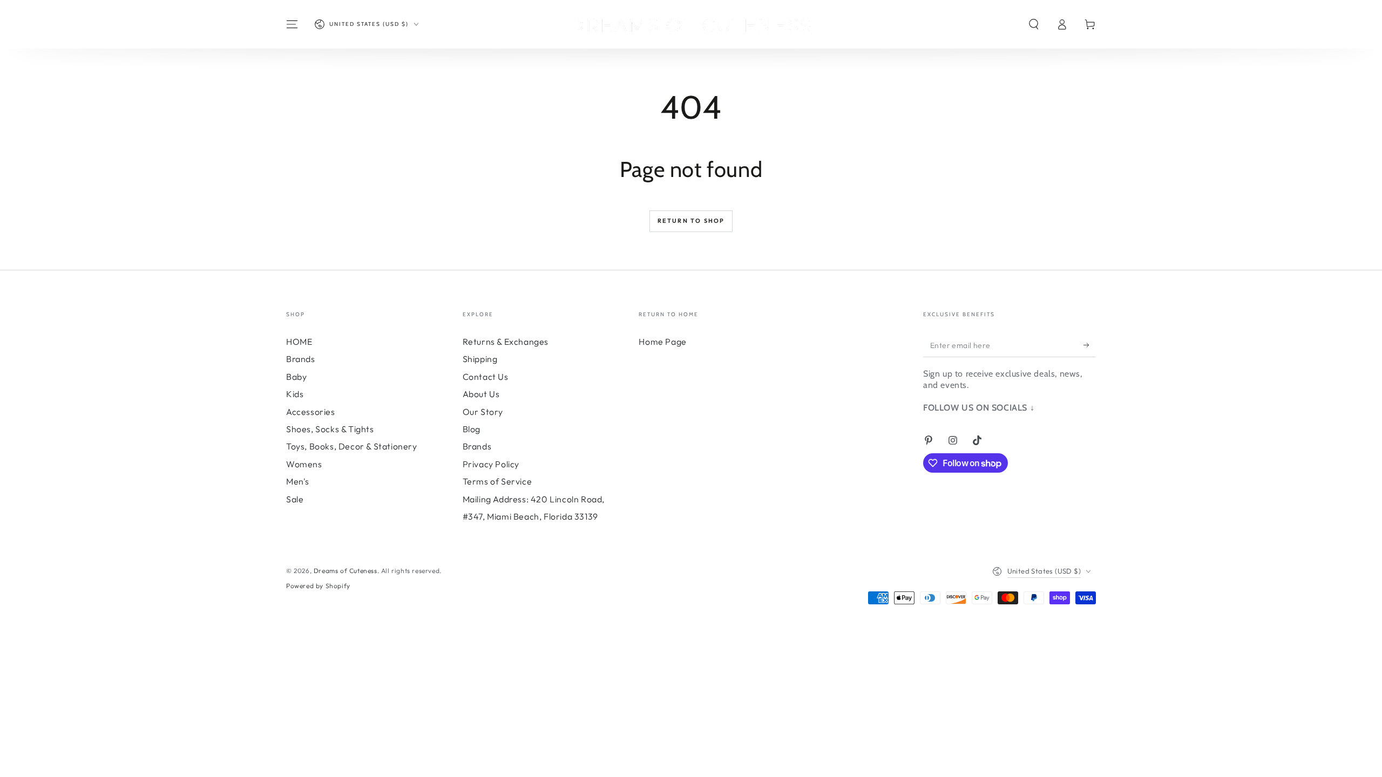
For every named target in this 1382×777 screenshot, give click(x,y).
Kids (294, 393)
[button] (1034, 24)
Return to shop (691, 220)
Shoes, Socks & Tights (330, 429)
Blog (471, 429)
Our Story (483, 411)
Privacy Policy (491, 464)
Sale (294, 499)
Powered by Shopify (318, 586)
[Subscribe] (1089, 345)
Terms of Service (497, 481)
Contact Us (486, 376)
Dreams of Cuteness (345, 571)
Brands (300, 358)
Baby (296, 376)
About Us (481, 393)
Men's (297, 481)
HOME (299, 341)
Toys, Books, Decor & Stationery (351, 446)
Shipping (480, 358)
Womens (304, 464)
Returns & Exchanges (505, 341)
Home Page (662, 341)
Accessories (310, 411)
